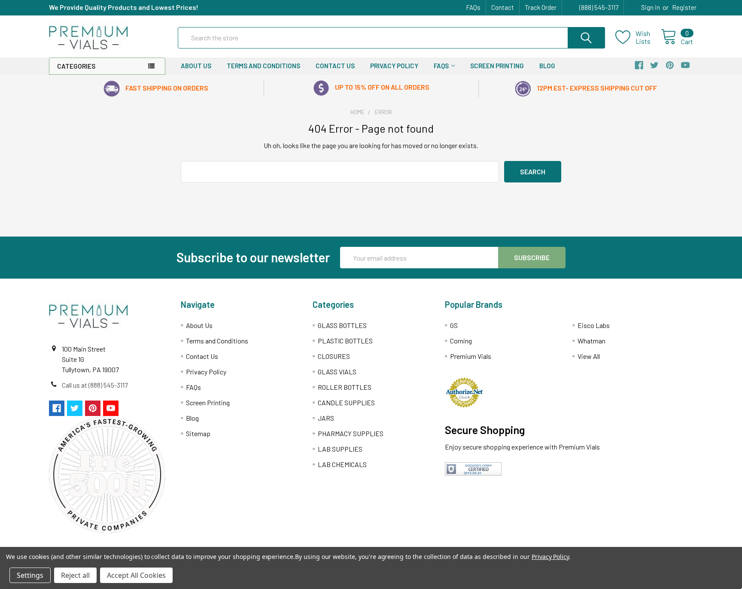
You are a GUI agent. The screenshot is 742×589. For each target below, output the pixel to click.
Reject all (75, 575)
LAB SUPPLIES (340, 449)
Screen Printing (497, 66)
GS (454, 325)
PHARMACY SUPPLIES (350, 433)
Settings (30, 575)
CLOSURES (334, 356)
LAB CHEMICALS (342, 464)
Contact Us (335, 66)
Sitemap (198, 433)
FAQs (473, 7)
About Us (196, 66)
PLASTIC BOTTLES (345, 341)
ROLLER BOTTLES (344, 387)
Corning (461, 341)
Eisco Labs (594, 325)
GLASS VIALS (337, 371)
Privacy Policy (394, 66)
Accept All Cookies (136, 575)
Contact (502, 7)
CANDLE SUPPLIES (346, 402)
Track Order (540, 7)
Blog (547, 66)
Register (684, 7)
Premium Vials (470, 356)
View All (589, 356)
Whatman (591, 341)
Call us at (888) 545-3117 (95, 385)
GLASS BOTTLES (342, 325)
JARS (326, 418)
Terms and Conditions (263, 66)
